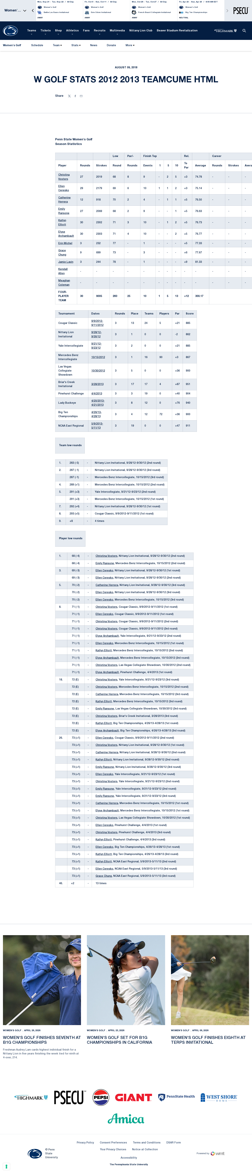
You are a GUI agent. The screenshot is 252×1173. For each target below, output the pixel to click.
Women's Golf (12, 1031)
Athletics (72, 31)
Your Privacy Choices (113, 1149)
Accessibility (129, 1158)
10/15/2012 (98, 357)
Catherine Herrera (107, 585)
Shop (58, 31)
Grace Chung (104, 876)
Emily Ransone (105, 563)
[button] (33, 10)
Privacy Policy (85, 1143)
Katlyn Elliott (104, 650)
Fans (86, 31)
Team (56, 45)
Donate (111, 46)
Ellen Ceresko (104, 571)
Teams (31, 31)
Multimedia (117, 31)
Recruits (99, 31)
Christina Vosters (106, 556)
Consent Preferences (113, 1143)
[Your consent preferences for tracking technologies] (6, 1166)
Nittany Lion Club (140, 31)
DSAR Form (173, 1143)
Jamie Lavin (65, 262)
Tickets (45, 31)
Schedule (37, 45)
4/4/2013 (96, 394)
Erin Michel (65, 243)
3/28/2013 (97, 384)
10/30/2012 (98, 371)
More (129, 45)
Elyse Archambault (107, 636)
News (93, 45)
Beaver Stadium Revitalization (177, 31)
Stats (74, 45)
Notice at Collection (145, 1149)
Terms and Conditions (146, 1143)
